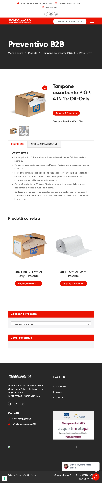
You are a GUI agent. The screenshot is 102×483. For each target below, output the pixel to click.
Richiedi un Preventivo (68, 21)
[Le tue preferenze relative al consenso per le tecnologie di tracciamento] (4, 478)
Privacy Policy (14, 475)
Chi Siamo (61, 386)
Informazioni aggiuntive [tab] (44, 144)
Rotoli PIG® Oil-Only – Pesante (73, 274)
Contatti (60, 398)
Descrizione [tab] (17, 144)
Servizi (59, 392)
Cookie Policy (29, 475)
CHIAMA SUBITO (52, 7)
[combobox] (51, 323)
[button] (44, 87)
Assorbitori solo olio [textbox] (50, 324)
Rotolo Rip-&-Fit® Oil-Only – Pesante (29, 274)
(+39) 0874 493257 (21, 419)
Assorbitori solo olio (73, 121)
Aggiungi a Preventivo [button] (28, 284)
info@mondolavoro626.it (70, 3)
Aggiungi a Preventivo (66, 113)
